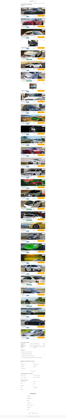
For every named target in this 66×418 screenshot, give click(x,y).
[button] (44, 21)
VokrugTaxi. (22, 294)
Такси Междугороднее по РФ (25, 133)
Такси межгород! (23, 326)
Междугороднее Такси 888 (24, 36)
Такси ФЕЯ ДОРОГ (23, 154)
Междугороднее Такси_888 (25, 47)
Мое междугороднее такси (24, 251)
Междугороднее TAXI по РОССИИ (26, 122)
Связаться (41, 15)
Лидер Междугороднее (24, 15)
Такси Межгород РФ (24, 315)
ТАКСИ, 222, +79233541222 (25, 101)
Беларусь (30, 413)
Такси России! (23, 272)
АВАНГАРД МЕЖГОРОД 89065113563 (26, 176)
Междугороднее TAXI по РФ (25, 165)
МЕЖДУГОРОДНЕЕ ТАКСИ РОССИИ (26, 208)
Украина (36, 413)
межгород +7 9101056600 (24, 90)
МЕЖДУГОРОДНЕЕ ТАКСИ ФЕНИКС (26, 79)
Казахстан (33, 413)
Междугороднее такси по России (25, 283)
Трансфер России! (23, 197)
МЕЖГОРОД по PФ (24, 240)
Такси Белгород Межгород (24, 58)
